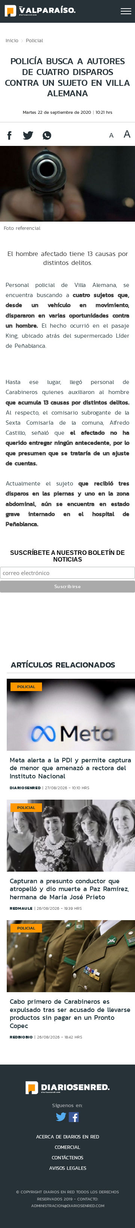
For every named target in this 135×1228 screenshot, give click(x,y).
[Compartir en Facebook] (9, 139)
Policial (34, 40)
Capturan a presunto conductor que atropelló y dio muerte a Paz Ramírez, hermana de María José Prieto (69, 889)
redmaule (21, 908)
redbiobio (21, 1037)
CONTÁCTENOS (67, 1157)
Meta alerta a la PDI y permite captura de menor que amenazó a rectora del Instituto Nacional (70, 768)
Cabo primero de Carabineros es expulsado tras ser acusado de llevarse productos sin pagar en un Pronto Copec (70, 1014)
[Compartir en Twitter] (28, 139)
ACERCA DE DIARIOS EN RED (67, 1136)
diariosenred (25, 788)
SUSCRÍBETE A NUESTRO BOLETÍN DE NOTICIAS (67, 556)
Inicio (12, 40)
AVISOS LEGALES (67, 1168)
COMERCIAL (67, 1147)
